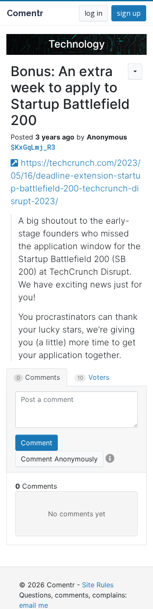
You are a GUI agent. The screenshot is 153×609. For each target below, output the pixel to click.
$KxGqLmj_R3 (33, 146)
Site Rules (97, 585)
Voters (93, 377)
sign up (129, 13)
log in (93, 13)
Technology (76, 44)
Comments (38, 377)
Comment (36, 442)
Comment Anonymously (59, 459)
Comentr (25, 13)
